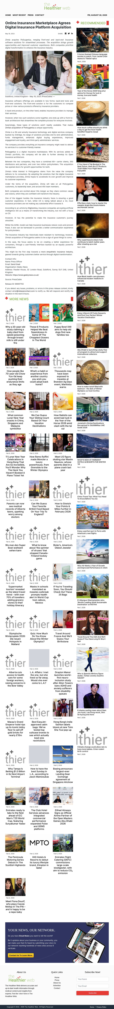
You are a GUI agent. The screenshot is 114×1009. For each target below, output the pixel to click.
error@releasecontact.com (23, 291)
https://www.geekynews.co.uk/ (26, 275)
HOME (8, 15)
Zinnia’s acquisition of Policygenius (20, 128)
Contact (57, 988)
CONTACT (39, 15)
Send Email (15, 264)
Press (57, 980)
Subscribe (93, 993)
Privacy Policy (101, 1007)
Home (57, 977)
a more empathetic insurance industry (56, 252)
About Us (57, 983)
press (30, 15)
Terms (92, 1007)
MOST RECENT (19, 15)
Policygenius (10, 152)
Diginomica (33, 208)
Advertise (57, 985)
